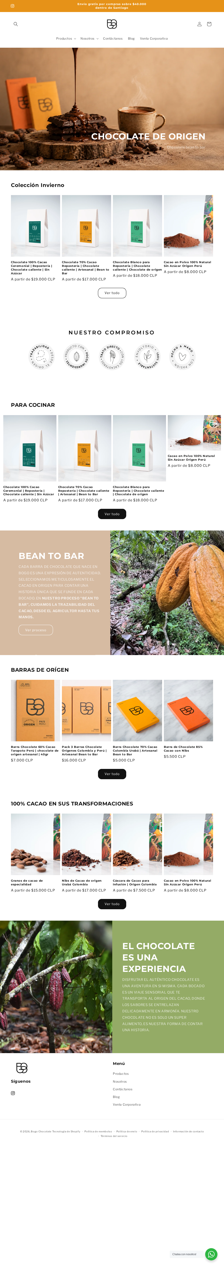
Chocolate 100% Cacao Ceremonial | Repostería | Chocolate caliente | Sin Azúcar (31, 267)
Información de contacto (188, 1131)
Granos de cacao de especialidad (27, 882)
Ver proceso (35, 630)
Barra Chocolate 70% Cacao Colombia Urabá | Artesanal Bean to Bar (135, 750)
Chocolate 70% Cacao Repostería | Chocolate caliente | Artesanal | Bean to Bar (85, 267)
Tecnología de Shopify (66, 1131)
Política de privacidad (155, 1131)
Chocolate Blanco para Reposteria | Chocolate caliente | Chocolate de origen (137, 265)
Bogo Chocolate (41, 1131)
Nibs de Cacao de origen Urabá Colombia (82, 882)
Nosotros (120, 1081)
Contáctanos (123, 1089)
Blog (116, 1097)
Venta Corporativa (127, 1104)
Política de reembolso (98, 1131)
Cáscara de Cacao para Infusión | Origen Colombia (135, 882)
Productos (121, 1073)
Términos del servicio (114, 1136)
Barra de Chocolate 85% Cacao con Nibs (183, 748)
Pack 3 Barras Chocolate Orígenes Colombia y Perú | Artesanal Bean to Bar (84, 750)
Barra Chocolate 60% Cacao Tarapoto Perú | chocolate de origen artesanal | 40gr (35, 750)
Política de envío (126, 1131)
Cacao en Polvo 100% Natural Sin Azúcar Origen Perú (187, 264)
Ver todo (112, 293)
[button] (16, 24)
